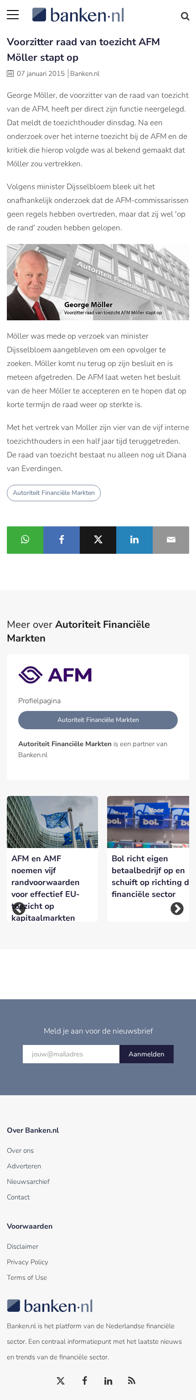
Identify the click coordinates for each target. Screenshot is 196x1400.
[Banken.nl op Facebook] (85, 1381)
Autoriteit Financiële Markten (54, 492)
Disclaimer (22, 1246)
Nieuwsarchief (28, 1181)
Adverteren (24, 1166)
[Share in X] (98, 540)
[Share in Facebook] (61, 540)
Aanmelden (147, 1054)
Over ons (20, 1150)
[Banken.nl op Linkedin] (108, 1381)
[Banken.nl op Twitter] (61, 1381)
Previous (18, 909)
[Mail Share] (171, 540)
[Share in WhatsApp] (25, 540)
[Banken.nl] (110, 9)
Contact (18, 1197)
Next (177, 909)
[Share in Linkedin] (134, 540)
